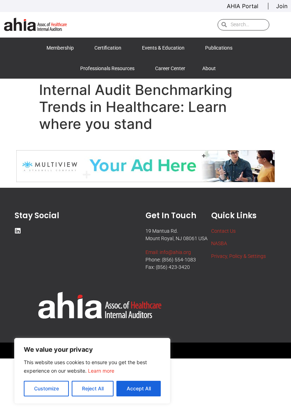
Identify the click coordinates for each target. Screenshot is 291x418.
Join (281, 6)
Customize (46, 388)
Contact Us (223, 231)
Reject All (93, 388)
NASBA (219, 243)
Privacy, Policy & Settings (238, 256)
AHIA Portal (243, 6)
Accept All (139, 388)
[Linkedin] (18, 230)
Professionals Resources (107, 68)
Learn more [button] (101, 371)
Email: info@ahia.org (168, 252)
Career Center (170, 68)
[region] (92, 371)
